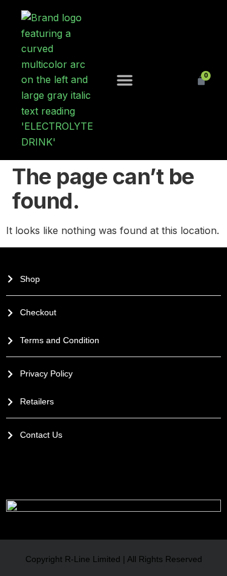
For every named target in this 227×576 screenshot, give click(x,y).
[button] (124, 80)
